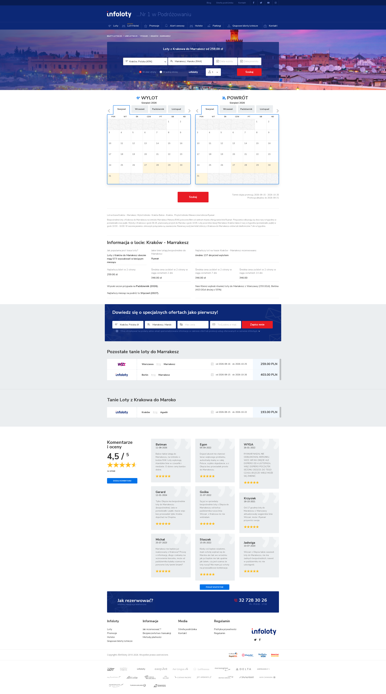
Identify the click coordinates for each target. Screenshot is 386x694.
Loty (115, 25)
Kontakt (272, 25)
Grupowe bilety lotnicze (245, 25)
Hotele (198, 25)
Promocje (154, 25)
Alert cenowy (176, 25)
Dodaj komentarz (122, 481)
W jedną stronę (170, 72)
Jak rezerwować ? (152, 629)
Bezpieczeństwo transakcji (157, 633)
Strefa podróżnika (224, 2)
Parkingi (216, 25)
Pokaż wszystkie (214, 587)
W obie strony (149, 72)
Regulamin (219, 633)
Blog (209, 2)
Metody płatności (152, 637)
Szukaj (193, 197)
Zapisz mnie (257, 324)
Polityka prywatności (225, 629)
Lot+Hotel (133, 25)
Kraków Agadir (155, 412)
